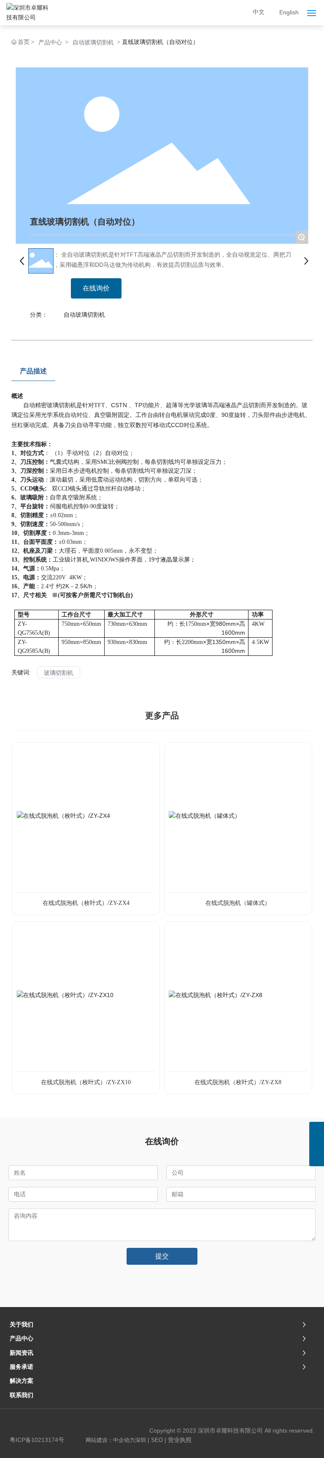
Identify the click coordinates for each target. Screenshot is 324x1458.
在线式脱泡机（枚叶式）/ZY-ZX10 (86, 1082)
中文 (259, 11)
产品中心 (50, 42)
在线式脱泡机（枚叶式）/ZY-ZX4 (86, 903)
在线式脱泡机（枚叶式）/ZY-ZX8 (237, 1082)
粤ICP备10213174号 (37, 1439)
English (289, 12)
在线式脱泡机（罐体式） (237, 903)
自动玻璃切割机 (93, 42)
